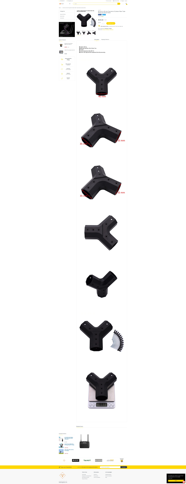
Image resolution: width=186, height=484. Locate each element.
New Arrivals (62, 16)
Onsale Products (62, 433)
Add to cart (111, 23)
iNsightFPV (99, 10)
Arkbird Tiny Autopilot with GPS (70, 50)
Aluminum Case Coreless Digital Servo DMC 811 (69, 44)
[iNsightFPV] (62, 3)
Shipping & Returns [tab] (105, 39)
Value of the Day (62, 14)
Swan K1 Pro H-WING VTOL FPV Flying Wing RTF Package (69, 444)
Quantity (99, 22)
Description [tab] (96, 39)
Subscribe (123, 467)
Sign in (126, 0)
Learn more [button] (170, 478)
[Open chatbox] (184, 482)
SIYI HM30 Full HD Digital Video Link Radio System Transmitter (69, 438)
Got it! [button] (176, 480)
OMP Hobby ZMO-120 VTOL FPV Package (69, 450)
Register (123, 0)
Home (60, 7)
